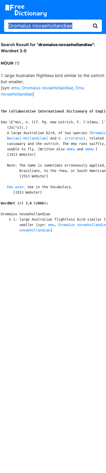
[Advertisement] (53, 296)
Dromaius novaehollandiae (47, 87)
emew (89, 149)
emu (15, 87)
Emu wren (15, 187)
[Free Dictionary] (26, 11)
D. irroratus (70, 138)
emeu (71, 149)
